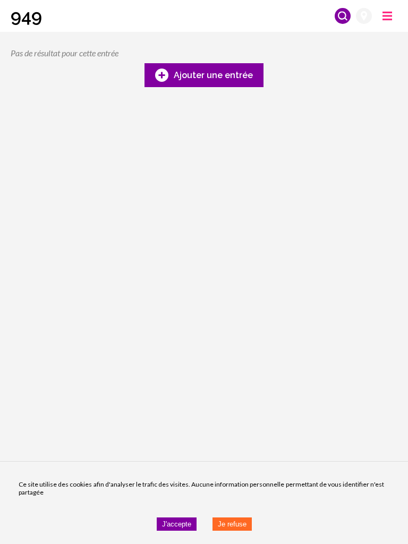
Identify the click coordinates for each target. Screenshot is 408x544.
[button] (26, 16)
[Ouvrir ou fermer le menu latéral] (387, 16)
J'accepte (176, 524)
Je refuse (232, 524)
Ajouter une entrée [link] (213, 75)
